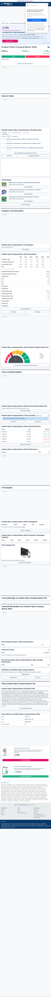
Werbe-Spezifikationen (22, 812)
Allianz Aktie (18, 790)
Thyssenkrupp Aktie (17, 796)
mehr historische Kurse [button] (25, 444)
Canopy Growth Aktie (28, 798)
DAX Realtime (19, 784)
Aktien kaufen (27, 801)
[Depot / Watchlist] (48, 47)
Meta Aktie (24, 796)
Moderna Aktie (30, 794)
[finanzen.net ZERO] (25, 28)
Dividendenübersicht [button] (25, 308)
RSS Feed (9, 155)
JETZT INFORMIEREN (25, 760)
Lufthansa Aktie (32, 790)
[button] (25, 563)
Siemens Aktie (25, 790)
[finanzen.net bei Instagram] (16, 805)
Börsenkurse (3, 784)
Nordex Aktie (16, 799)
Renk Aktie (23, 792)
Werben (19, 811)
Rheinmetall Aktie (4, 788)
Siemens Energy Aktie (5, 790)
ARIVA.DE (48, 826)
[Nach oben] (47, 995)
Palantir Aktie (32, 795)
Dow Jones (32, 784)
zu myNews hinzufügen (33, 155)
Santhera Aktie (16, 787)
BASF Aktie (28, 788)
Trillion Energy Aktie (24, 787)
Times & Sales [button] (37, 421)
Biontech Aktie (35, 791)
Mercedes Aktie (29, 792)
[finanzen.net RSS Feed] (35, 805)
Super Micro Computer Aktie (40, 794)
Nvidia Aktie (38, 787)
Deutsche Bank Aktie (5, 791)
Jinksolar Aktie (42, 791)
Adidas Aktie (10, 799)
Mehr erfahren (9, 41)
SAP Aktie (9, 792)
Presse (2, 812)
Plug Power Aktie (27, 791)
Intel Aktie (22, 799)
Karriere (2, 811)
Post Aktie (19, 786)
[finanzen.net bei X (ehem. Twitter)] (24, 805)
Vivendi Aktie (23, 794)
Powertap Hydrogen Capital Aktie (41, 786)
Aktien (7, 23)
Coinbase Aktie (25, 795)
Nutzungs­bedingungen (38, 814)
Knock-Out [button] (37, 677)
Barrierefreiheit (37, 817)
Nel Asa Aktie (13, 791)
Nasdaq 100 (38, 784)
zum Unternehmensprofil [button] (26, 708)
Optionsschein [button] (13, 677)
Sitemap (2, 814)
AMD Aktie (38, 795)
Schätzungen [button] (38, 312)
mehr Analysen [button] (25, 249)
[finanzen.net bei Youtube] (21, 805)
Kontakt (2, 809)
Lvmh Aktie (9, 801)
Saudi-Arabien (28, 721)
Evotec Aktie (40, 799)
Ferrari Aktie (43, 792)
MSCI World (44, 784)
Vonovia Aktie (20, 798)
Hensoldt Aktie (4, 794)
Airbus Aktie (3, 796)
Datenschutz (36, 811)
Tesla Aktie (11, 788)
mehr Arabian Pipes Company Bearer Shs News (25, 153)
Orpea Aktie (14, 786)
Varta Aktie (9, 798)
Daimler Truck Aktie (16, 792)
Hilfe (18, 809)
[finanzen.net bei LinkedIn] (27, 805)
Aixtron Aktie (3, 801)
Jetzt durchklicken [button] (28, 187)
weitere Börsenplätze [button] (25, 410)
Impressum (36, 809)
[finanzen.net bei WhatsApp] (32, 805)
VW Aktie (38, 790)
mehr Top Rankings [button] (25, 204)
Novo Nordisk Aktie (10, 795)
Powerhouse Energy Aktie (28, 786)
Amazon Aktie (32, 787)
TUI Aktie (13, 790)
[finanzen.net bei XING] (30, 805)
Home (3, 23)
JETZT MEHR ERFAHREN (25, 776)
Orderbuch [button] (13, 421)
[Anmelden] (48, 4)
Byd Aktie (43, 790)
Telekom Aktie (17, 794)
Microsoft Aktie (20, 791)
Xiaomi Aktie (3, 798)
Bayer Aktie (17, 788)
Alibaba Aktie (28, 799)
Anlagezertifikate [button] (26, 674)
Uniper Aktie (15, 801)
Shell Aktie (21, 801)
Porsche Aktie (30, 796)
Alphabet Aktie (44, 795)
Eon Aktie (15, 798)
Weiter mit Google (37, 20)
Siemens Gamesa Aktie (5, 786)
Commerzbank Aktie (42, 788)
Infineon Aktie (18, 795)
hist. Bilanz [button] (13, 312)
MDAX (24, 784)
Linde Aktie (34, 799)
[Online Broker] (9, 4)
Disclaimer (36, 812)
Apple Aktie (3, 792)
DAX (14, 784)
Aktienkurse (9, 784)
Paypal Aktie (10, 794)
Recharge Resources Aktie (6, 787)
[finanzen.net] (8, 3)
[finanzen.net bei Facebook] (18, 805)
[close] (45, 5)
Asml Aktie (46, 799)
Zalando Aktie (37, 798)
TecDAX (27, 784)
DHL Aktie (23, 788)
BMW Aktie (9, 796)
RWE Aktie (3, 795)
